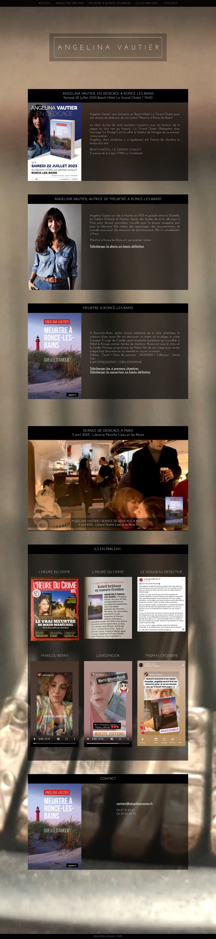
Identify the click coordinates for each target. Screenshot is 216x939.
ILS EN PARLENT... (147, 3)
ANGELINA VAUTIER (69, 3)
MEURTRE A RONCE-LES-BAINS (109, 3)
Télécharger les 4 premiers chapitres (114, 368)
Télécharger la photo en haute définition (117, 246)
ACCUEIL (45, 3)
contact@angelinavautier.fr (134, 803)
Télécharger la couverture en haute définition (120, 372)
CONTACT (171, 3)
